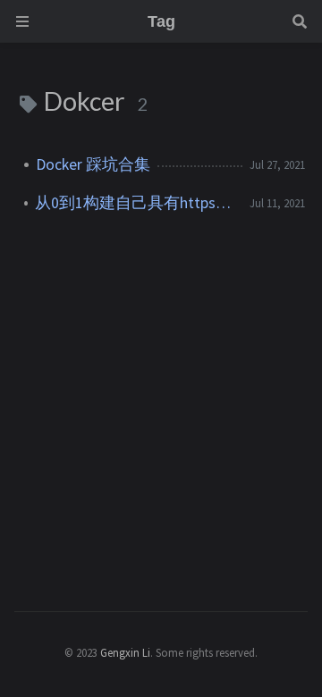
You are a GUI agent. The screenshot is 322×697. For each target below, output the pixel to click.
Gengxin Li (125, 652)
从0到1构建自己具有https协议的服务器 (135, 203)
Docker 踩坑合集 (93, 164)
